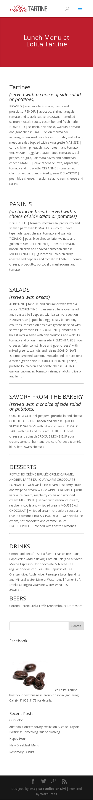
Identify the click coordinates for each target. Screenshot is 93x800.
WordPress (48, 794)
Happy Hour (17, 738)
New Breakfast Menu (24, 745)
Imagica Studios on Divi (47, 789)
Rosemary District (21, 752)
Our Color (16, 720)
